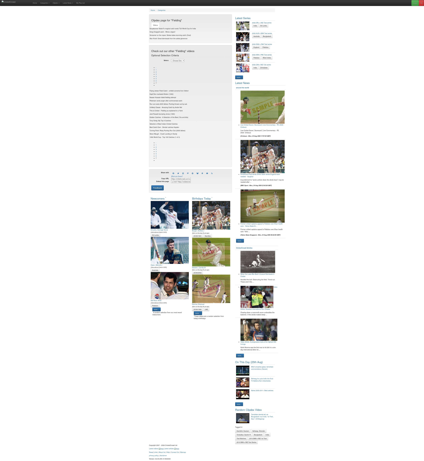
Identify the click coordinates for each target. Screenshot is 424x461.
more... (239, 77)
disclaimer (163, 455)
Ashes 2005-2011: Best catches (262, 390)
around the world (242, 88)
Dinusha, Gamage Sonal (159, 230)
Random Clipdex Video (248, 410)
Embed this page (162, 181)
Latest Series (243, 18)
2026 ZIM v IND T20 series (261, 65)
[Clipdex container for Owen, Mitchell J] (170, 250)
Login (415, 3)
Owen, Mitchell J (156, 265)
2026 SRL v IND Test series (261, 23)
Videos (155, 25)
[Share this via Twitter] (178, 173)
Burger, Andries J (198, 231)
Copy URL (165, 178)
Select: (166, 60)
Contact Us (175, 452)
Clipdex (55, 3)
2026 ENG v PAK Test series (262, 44)
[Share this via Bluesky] (197, 173)
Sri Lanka (155, 235)
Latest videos (154, 448)
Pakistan (155, 306)
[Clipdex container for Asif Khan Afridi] (170, 285)
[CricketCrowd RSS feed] (212, 173)
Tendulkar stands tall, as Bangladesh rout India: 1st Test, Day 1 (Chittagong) (262, 416)
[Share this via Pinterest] (192, 173)
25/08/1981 (198, 236)
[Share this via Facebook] (173, 173)
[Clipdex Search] (421, 3)
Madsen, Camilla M (199, 267)
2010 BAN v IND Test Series (246, 442)
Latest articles (169, 448)
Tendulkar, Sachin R (244, 435)
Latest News (67, 3)
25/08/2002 (198, 273)
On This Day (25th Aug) (249, 362)
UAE (206, 309)
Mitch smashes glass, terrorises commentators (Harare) (262, 368)
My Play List (80, 3)
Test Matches (241, 438)
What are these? (177, 176)
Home (35, 3)
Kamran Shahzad (198, 304)
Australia (155, 270)
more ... (156, 309)
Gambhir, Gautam (243, 431)
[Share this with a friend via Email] (207, 173)
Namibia (208, 236)
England (256, 47)
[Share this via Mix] (188, 173)
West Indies (267, 58)
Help (168, 452)
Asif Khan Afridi (156, 300)
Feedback (157, 187)
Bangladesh (267, 36)
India (255, 26)
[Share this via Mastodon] (202, 173)
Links (155, 452)
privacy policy (153, 455)
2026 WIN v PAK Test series (262, 55)
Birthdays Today (202, 198)
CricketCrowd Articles (244, 248)
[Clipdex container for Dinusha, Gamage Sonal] (170, 214)
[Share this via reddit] (183, 173)
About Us (162, 452)
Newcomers (158, 198)
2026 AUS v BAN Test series (262, 33)
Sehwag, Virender (258, 431)
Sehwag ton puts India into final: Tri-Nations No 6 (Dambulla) (262, 379)
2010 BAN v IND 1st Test (258, 438)
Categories (44, 3)
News (151, 452)
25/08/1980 (198, 309)
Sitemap (183, 452)
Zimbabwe (264, 68)
